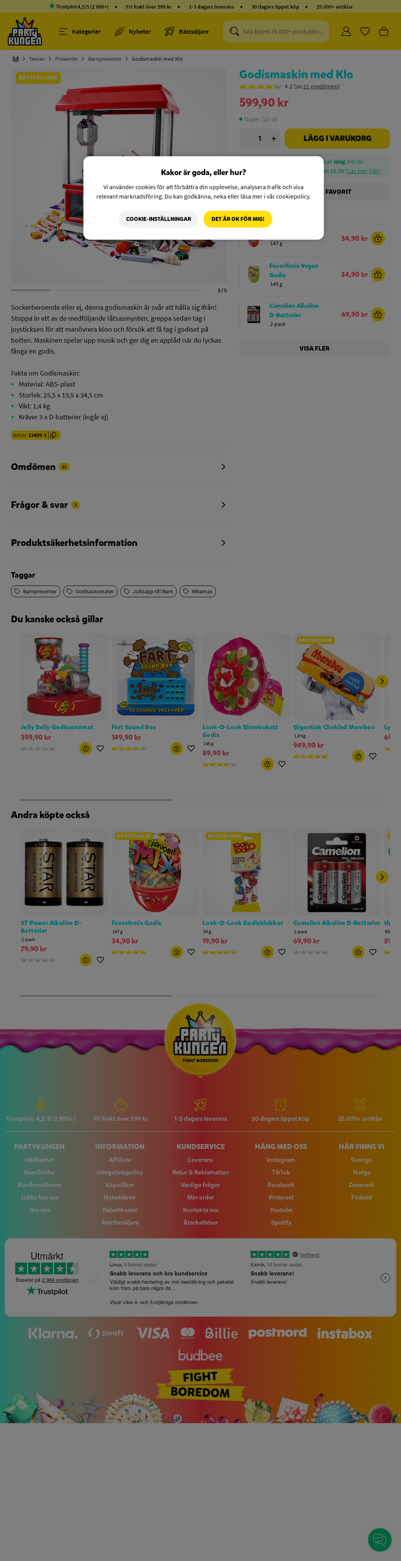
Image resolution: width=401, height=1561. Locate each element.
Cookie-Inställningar (158, 219)
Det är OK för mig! (237, 219)
